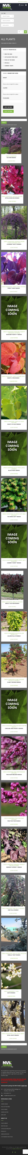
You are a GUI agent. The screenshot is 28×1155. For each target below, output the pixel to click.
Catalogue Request (6, 1128)
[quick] (19, 31)
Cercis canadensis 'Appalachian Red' (12, 196)
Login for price (11, 161)
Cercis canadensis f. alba (11, 991)
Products (3, 1131)
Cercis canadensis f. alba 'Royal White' (13, 1033)
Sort (3, 13)
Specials (6, 63)
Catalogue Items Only (11, 57)
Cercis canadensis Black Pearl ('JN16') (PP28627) (14, 468)
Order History (4, 1112)
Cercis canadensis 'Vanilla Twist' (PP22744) (14, 953)
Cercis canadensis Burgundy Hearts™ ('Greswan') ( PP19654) (14, 332)
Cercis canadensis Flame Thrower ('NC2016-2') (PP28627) (14, 680)
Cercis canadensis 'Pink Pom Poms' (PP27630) (14, 819)
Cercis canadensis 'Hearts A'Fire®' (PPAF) (13, 376)
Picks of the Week (9, 60)
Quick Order (4, 1109)
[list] (22, 31)
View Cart (3, 1114)
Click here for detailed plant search (9, 124)
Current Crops (8, 65)
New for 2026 (8, 54)
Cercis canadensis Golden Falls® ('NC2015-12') (14, 634)
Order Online (4, 1104)
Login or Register (23, 1)
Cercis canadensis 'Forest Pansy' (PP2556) (13, 286)
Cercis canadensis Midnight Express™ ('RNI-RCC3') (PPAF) (14, 865)
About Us (4, 1118)
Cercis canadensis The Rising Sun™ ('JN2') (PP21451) (14, 514)
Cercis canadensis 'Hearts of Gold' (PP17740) (14, 422)
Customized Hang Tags (7, 1136)
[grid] (25, 31)
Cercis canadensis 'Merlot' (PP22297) (12, 602)
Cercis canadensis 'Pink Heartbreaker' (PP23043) (14, 772)
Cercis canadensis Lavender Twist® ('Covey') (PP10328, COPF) (14, 242)
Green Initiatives (5, 1134)
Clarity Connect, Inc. (17, 1148)
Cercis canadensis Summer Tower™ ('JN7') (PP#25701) (14, 560)
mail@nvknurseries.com (10, 1095)
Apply (8, 107)
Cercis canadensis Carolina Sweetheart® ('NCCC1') (14, 726)
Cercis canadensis (11, 156)
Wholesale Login (6, 1099)
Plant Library (4, 1123)
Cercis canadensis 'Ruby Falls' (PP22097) (13, 908)
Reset (8, 111)
